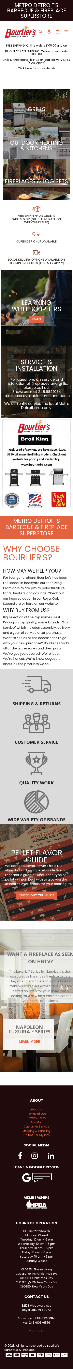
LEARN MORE (29, 1041)
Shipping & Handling (36, 1131)
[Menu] (66, 31)
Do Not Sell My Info (37, 1135)
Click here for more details (36, 68)
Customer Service (36, 1126)
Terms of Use (36, 1114)
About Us (36, 1109)
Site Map (36, 1122)
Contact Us (37, 1331)
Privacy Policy (36, 1118)
